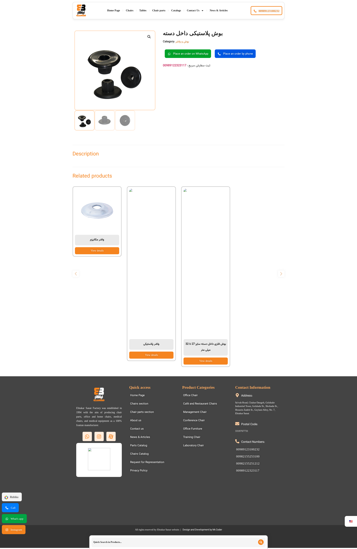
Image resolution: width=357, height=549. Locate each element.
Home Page (113, 10)
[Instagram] (99, 436)
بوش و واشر (182, 42)
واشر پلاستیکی (151, 344)
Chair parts (158, 10)
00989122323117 (174, 65)
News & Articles (219, 10)
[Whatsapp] (87, 436)
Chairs (129, 10)
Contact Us (193, 10)
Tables (142, 10)
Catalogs (176, 10)
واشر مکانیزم (97, 240)
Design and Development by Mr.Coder (202, 530)
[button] (149, 36)
